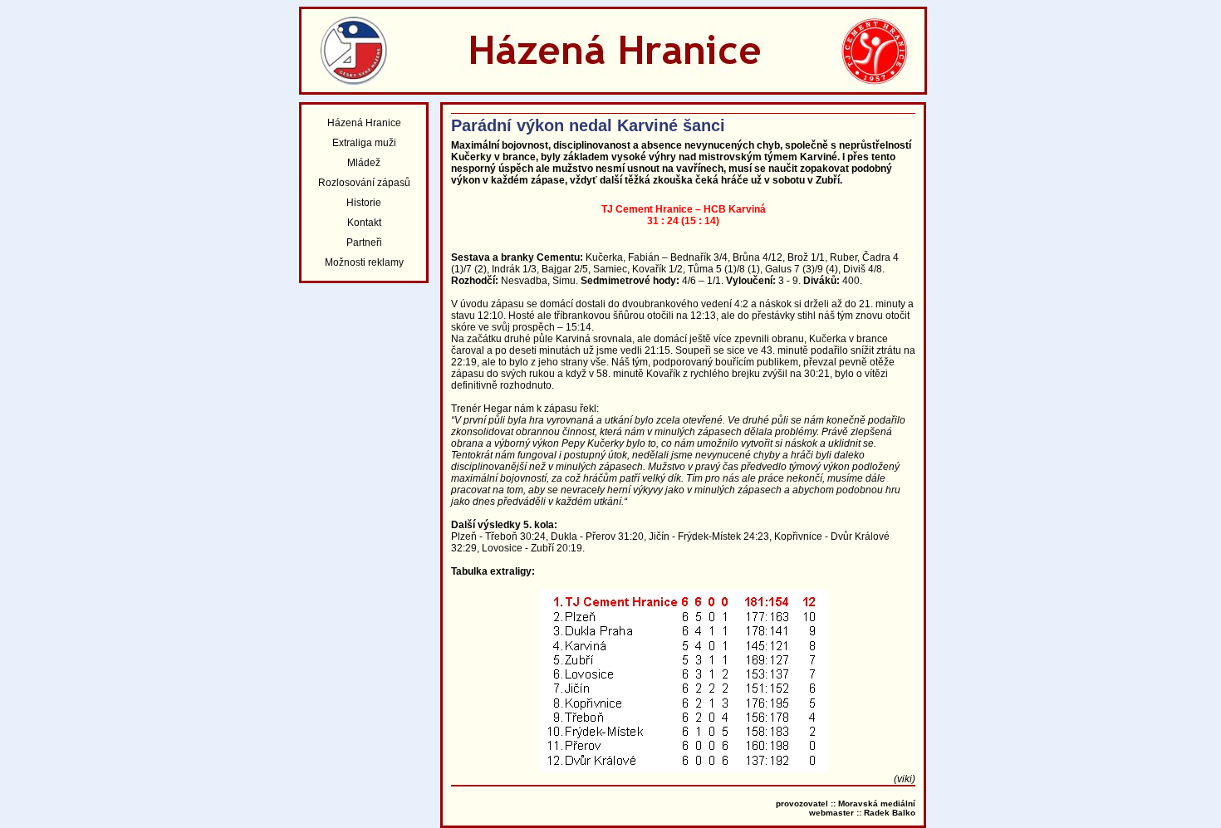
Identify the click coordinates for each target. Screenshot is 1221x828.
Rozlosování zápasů (364, 183)
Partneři (364, 242)
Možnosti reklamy (364, 262)
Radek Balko (889, 812)
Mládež (363, 163)
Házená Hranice (364, 123)
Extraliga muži (364, 143)
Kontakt (364, 222)
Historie (363, 202)
